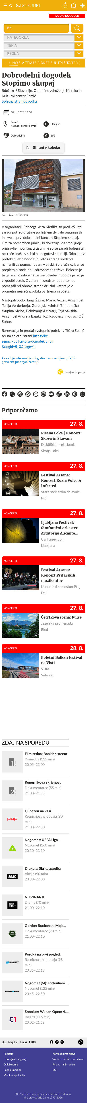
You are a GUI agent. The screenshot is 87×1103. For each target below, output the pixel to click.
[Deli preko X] (12, 394)
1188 (32, 1042)
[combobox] (7, 37)
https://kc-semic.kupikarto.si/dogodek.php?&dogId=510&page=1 (27, 341)
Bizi (4, 1042)
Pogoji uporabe (12, 1070)
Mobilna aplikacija (14, 1075)
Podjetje (8, 1053)
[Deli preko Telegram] (82, 394)
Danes (44, 63)
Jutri (58, 63)
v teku (28, 63)
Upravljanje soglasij (15, 1059)
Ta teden (74, 63)
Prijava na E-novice (63, 1064)
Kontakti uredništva (63, 1053)
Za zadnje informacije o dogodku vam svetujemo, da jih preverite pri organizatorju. (38, 360)
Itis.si (23, 1042)
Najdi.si (13, 1042)
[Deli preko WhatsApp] (28, 394)
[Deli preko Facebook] (4, 394)
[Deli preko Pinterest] (74, 394)
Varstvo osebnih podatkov (67, 1059)
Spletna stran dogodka (19, 101)
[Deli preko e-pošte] (51, 394)
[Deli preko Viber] (20, 394)
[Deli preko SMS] (43, 394)
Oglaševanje (11, 1064)
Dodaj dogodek (67, 16)
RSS (54, 1070)
